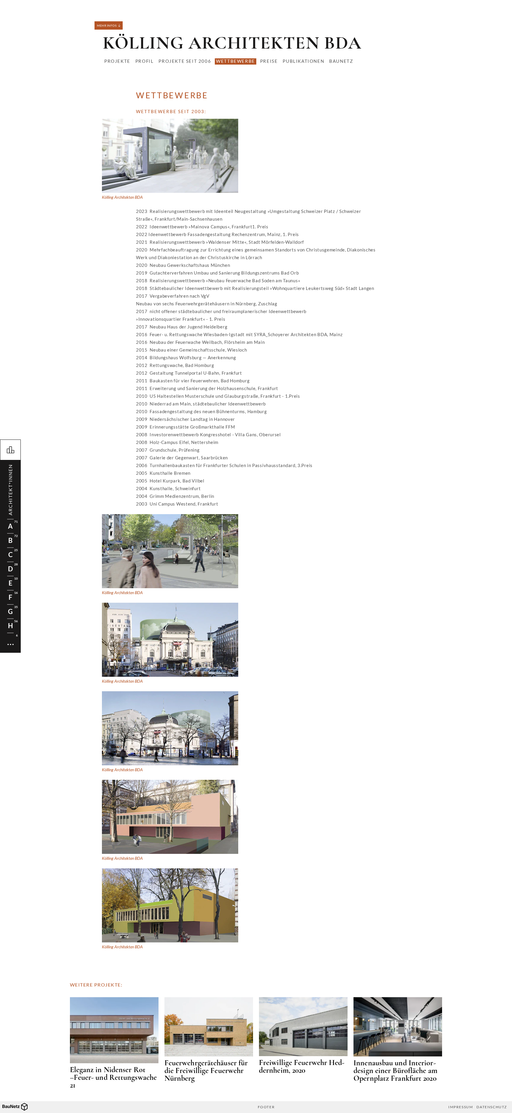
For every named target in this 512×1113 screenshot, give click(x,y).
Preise (269, 61)
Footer (266, 1107)
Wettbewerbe (235, 61)
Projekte (117, 61)
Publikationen (303, 61)
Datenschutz (491, 1107)
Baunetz (341, 61)
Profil (144, 61)
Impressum (460, 1107)
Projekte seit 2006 (185, 61)
